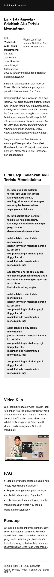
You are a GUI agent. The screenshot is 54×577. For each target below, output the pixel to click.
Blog (45, 569)
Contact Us (35, 569)
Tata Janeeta (8, 55)
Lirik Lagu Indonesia (15, 5)
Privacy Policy (19, 569)
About (7, 569)
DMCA (7, 572)
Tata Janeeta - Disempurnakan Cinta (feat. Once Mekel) (26, 545)
